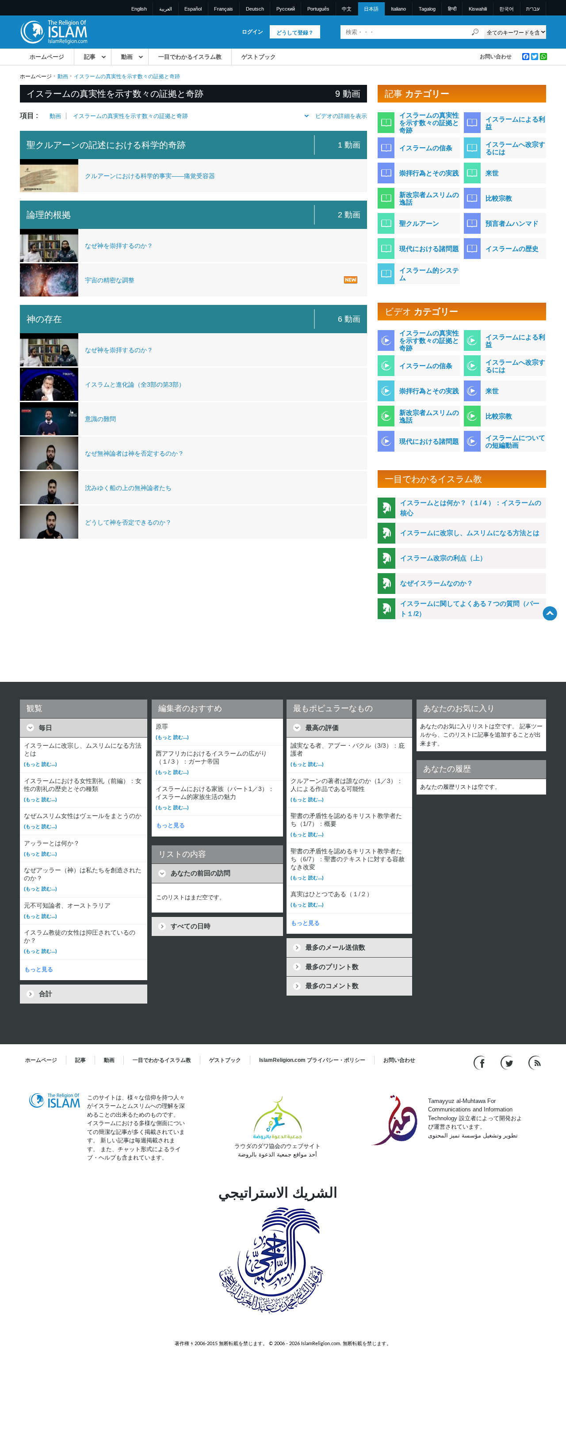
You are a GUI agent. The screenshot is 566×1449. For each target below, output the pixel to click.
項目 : (29, 115)
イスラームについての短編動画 (515, 441)
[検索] (475, 32)
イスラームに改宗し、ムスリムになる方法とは (469, 532)
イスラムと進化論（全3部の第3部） (135, 384)
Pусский (285, 8)
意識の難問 (100, 418)
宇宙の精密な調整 (109, 280)
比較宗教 (499, 198)
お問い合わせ (496, 56)
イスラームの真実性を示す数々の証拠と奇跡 (130, 116)
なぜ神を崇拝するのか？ (119, 245)
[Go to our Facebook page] (480, 1062)
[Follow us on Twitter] (508, 1062)
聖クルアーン (419, 223)
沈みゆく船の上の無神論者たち (128, 487)
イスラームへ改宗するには (515, 148)
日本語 (371, 8)
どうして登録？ (295, 33)
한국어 (506, 8)
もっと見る (38, 969)
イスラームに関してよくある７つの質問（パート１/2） (469, 608)
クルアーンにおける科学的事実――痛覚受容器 (150, 175)
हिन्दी (452, 8)
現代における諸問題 (429, 248)
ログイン (252, 32)
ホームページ (47, 56)
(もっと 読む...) (40, 764)
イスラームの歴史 (512, 248)
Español (193, 8)
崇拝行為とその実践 (429, 173)
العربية (165, 8)
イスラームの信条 (425, 148)
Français (223, 8)
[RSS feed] (534, 1062)
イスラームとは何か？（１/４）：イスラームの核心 (470, 508)
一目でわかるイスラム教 (190, 56)
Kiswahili (478, 8)
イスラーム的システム (429, 273)
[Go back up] (550, 613)
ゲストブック (258, 56)
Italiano (398, 8)
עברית (532, 8)
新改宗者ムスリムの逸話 (429, 198)
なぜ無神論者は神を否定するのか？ (134, 453)
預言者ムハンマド (512, 223)
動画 (127, 56)
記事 (90, 56)
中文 (347, 8)
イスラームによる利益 (515, 122)
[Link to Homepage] (53, 31)
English (139, 8)
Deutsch (255, 8)
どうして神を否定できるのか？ (128, 522)
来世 (492, 173)
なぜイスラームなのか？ (436, 583)
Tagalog (427, 8)
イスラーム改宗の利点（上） (443, 558)
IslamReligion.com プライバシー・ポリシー (312, 1060)
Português (318, 8)
